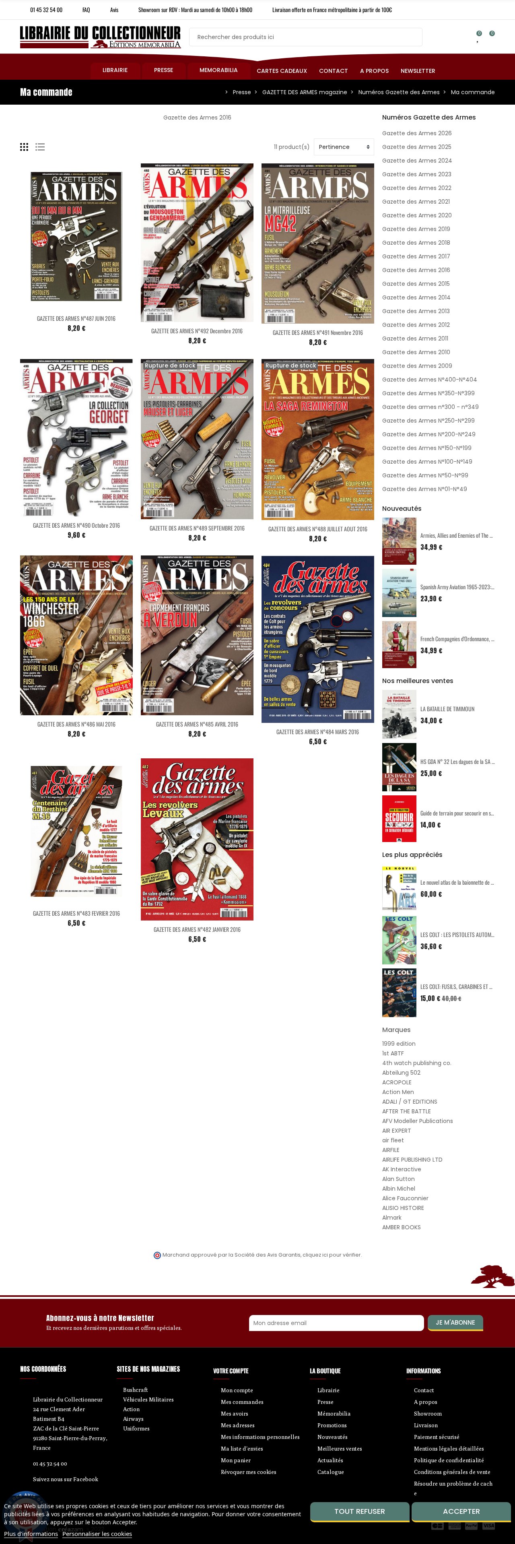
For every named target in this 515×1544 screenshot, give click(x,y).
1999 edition (399, 1044)
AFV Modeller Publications (417, 1121)
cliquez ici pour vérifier (332, 1254)
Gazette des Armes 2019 (416, 229)
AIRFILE (391, 1150)
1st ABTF (393, 1053)
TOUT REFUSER (359, 1511)
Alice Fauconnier (405, 1198)
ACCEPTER (461, 1511)
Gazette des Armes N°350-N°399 (428, 393)
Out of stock (180, 514)
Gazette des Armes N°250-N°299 (428, 421)
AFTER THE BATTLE (406, 1111)
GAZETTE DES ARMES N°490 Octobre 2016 (76, 525)
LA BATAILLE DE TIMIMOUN (447, 708)
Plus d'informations (31, 1534)
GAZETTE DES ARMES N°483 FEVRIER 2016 (76, 913)
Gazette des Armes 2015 (416, 284)
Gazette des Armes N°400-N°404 (429, 380)
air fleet (393, 1140)
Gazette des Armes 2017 (416, 256)
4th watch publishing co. (416, 1063)
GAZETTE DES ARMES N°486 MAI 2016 (76, 724)
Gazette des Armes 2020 (417, 215)
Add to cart (59, 305)
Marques (396, 1029)
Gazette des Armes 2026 (417, 133)
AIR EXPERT (396, 1131)
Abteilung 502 (401, 1073)
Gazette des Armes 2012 (416, 325)
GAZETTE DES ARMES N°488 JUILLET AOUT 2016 (317, 528)
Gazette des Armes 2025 (416, 147)
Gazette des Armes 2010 (416, 352)
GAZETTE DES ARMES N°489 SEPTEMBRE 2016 (197, 528)
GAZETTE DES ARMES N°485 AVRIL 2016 (197, 724)
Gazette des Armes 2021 (416, 202)
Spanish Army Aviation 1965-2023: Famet (462, 586)
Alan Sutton (398, 1179)
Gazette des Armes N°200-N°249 (429, 434)
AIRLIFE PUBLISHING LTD (412, 1160)
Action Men (398, 1092)
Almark (392, 1218)
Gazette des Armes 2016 (416, 270)
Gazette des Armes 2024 (417, 161)
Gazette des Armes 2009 (417, 366)
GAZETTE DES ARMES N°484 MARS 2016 (317, 731)
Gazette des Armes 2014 (416, 297)
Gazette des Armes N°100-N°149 (427, 462)
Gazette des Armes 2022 (416, 188)
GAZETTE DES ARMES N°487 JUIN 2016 (76, 318)
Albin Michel (398, 1189)
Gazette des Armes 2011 (415, 338)
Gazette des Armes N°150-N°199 (427, 448)
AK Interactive (401, 1169)
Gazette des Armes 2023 (416, 174)
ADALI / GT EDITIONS (409, 1102)
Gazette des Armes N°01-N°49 (424, 489)
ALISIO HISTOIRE (403, 1208)
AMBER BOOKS (401, 1227)
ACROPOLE (397, 1082)
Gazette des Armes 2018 (416, 243)
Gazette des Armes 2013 (416, 311)
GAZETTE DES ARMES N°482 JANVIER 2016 (197, 929)
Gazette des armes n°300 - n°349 (430, 407)
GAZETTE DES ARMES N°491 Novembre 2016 (318, 332)
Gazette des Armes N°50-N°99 (425, 475)
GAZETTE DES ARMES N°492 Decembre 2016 (197, 330)
